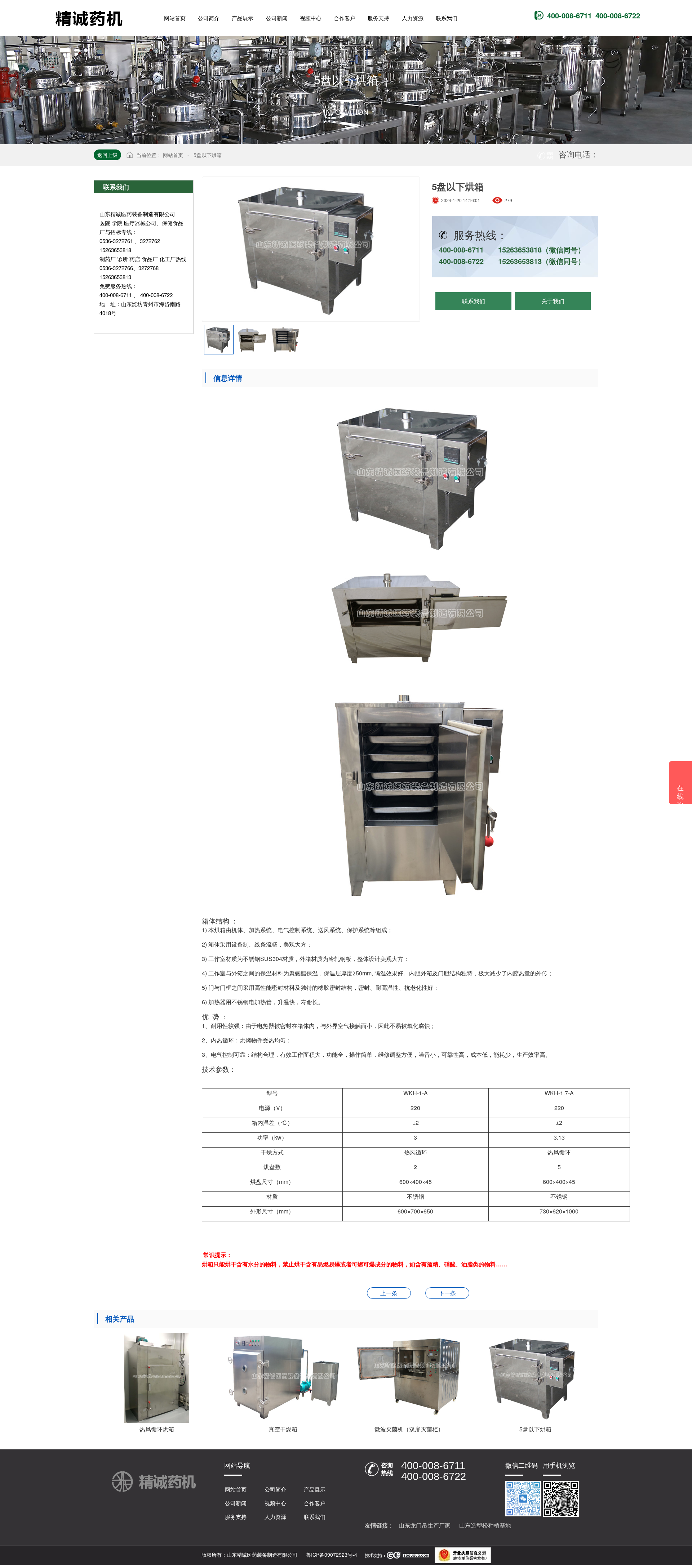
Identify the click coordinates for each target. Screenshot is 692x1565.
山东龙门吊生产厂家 (425, 1525)
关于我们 (552, 301)
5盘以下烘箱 (208, 154)
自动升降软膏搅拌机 (389, 1293)
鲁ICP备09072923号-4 (331, 1554)
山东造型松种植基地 (485, 1525)
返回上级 (107, 154)
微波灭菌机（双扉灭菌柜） (447, 1293)
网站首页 (173, 154)
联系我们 (473, 301)
